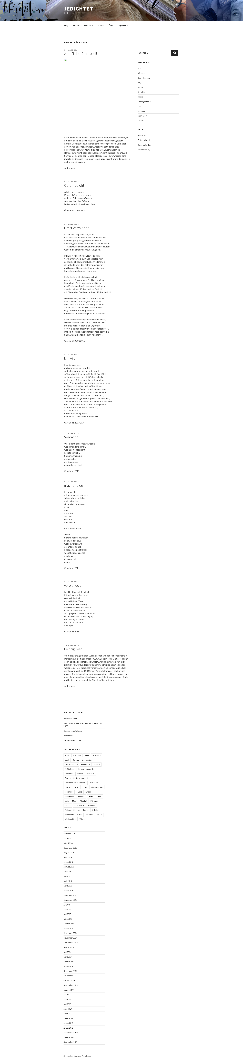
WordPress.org (144, 150)
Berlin (86, 755)
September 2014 (71, 943)
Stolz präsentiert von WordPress (77, 1056)
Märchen (94, 801)
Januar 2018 (68, 862)
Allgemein (142, 73)
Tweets (141, 120)
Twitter (99, 815)
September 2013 (71, 985)
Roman (86, 810)
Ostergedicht (74, 185)
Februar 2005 (69, 1037)
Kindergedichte (144, 102)
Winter (82, 819)
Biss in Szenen (144, 78)
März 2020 (68, 843)
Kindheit (81, 796)
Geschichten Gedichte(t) (75, 783)
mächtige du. (74, 485)
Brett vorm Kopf (76, 228)
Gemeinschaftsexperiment (76, 778)
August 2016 (69, 867)
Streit (79, 815)
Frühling (97, 764)
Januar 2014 (68, 966)
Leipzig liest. (73, 649)
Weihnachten (70, 819)
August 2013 (69, 990)
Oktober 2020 (70, 834)
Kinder (140, 97)
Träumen (89, 815)
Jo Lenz (79, 792)
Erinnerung (85, 764)
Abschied (77, 755)
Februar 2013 (69, 1018)
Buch (67, 760)
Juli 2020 (67, 838)
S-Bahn (95, 810)
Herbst (68, 787)
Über (111, 25)
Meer (74, 801)
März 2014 (68, 957)
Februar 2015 (69, 924)
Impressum (123, 25)
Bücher (76, 25)
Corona (76, 760)
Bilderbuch (96, 755)
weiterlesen (70, 168)
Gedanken (69, 774)
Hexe (76, 787)
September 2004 (71, 1042)
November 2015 (70, 900)
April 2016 (68, 881)
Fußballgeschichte (86, 769)
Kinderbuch (69, 796)
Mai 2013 (67, 1004)
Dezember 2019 (70, 848)
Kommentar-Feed (145, 145)
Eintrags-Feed (144, 140)
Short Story (142, 116)
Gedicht (80, 774)
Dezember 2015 (70, 895)
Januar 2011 (68, 1028)
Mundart (83, 801)
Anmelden (142, 135)
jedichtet (79, 9)
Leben (90, 796)
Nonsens (141, 111)
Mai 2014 (67, 952)
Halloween (93, 783)
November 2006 (71, 1032)
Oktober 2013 (69, 980)
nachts (68, 805)
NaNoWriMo (79, 805)
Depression (87, 760)
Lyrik (139, 106)
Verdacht (71, 437)
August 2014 (69, 947)
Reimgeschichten (72, 810)
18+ (139, 68)
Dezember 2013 (70, 971)
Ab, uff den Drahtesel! (80, 54)
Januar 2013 (68, 1023)
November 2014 (70, 938)
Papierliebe (68, 736)
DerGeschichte (71, 764)
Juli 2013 (67, 995)
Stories (100, 25)
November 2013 (70, 976)
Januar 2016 (68, 890)
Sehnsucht (69, 815)
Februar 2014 (69, 961)
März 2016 (68, 886)
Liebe (99, 796)
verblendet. (72, 585)
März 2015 (68, 919)
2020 (67, 755)
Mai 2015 (67, 914)
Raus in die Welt (70, 719)
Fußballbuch (70, 769)
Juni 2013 (67, 999)
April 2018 (68, 857)
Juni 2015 (67, 909)
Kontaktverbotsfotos (73, 731)
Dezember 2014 (70, 933)
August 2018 (69, 853)
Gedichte (88, 25)
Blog (66, 25)
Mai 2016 (67, 876)
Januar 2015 (68, 928)
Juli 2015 (67, 905)
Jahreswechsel (97, 787)
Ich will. (69, 358)
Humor (84, 787)
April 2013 (68, 1009)
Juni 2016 (67, 872)
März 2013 (68, 1014)
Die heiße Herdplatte (72, 740)
